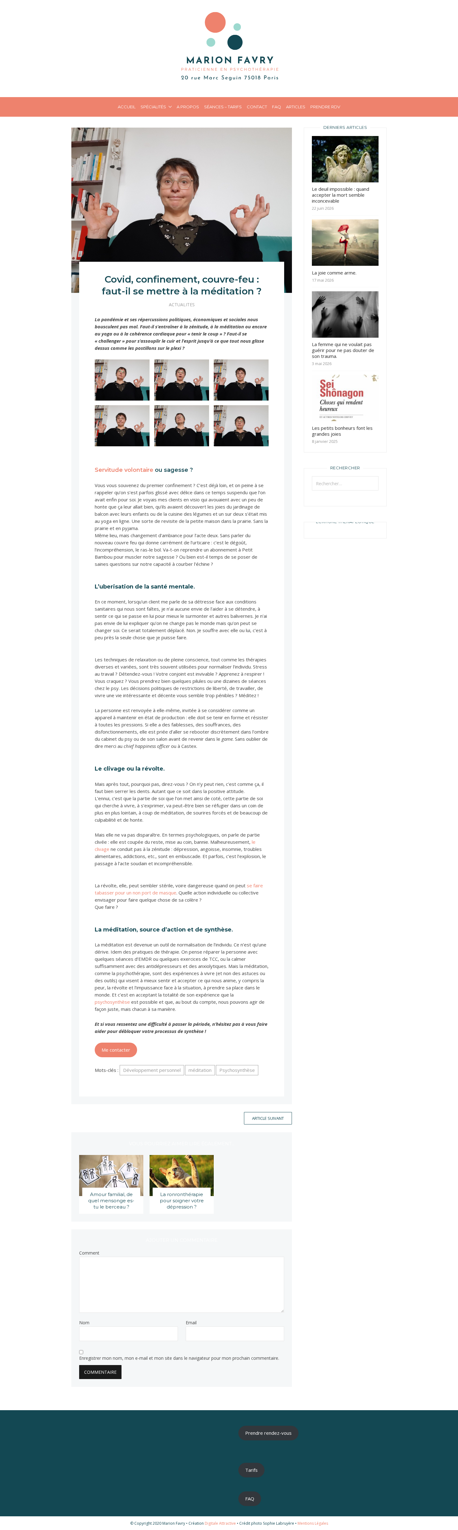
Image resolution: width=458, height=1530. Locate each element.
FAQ (276, 106)
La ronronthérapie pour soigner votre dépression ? (182, 1200)
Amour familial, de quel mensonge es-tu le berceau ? (111, 1200)
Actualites (182, 304)
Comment (89, 1253)
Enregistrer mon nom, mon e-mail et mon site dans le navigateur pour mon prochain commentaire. (179, 1358)
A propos (188, 106)
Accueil (127, 106)
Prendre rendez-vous (268, 1433)
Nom (84, 1323)
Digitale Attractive (220, 1523)
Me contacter (116, 1050)
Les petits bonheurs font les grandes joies (342, 431)
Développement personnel (152, 1070)
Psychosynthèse (237, 1070)
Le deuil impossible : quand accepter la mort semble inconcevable (340, 195)
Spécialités (153, 106)
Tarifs (251, 1470)
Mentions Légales (313, 1523)
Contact (257, 106)
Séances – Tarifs (223, 106)
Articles (295, 106)
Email (191, 1323)
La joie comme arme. (334, 273)
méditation (200, 1070)
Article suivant (268, 1118)
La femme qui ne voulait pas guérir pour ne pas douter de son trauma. (343, 350)
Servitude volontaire (124, 470)
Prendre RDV (325, 106)
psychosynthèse (112, 1002)
